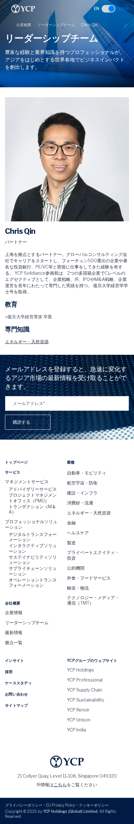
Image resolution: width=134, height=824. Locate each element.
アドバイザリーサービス (33, 489)
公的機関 (75, 568)
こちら (60, 784)
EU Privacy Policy (60, 805)
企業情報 (13, 612)
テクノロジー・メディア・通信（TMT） (93, 600)
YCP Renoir (78, 709)
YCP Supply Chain (84, 689)
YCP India (76, 729)
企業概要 (23, 24)
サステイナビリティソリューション (33, 559)
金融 (71, 522)
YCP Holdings (80, 669)
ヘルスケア (78, 532)
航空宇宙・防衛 (82, 482)
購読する (21, 422)
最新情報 (13, 632)
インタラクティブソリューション (33, 548)
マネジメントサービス (27, 481)
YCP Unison (78, 719)
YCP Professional (85, 679)
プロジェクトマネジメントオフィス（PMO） (33, 497)
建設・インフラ (82, 492)
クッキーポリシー (94, 805)
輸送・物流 (78, 587)
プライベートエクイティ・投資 (93, 555)
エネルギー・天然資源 (27, 341)
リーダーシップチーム (56, 24)
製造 (71, 542)
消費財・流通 (80, 502)
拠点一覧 (13, 642)
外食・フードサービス (89, 578)
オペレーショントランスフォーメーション (33, 582)
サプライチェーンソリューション (33, 571)
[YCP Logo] (23, 8)
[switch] (108, 8)
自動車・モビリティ (86, 472)
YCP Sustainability (85, 699)
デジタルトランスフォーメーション (33, 537)
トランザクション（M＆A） (32, 509)
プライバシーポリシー (23, 805)
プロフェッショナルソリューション (31, 524)
